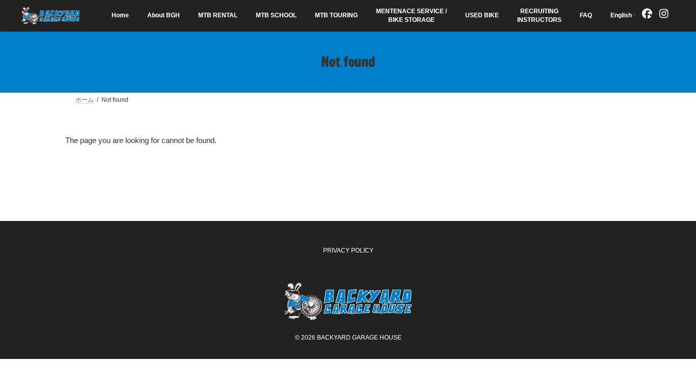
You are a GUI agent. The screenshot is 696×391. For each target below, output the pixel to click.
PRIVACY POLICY (348, 250)
